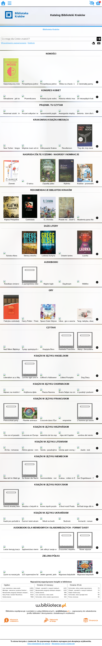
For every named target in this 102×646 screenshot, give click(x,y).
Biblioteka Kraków (51, 29)
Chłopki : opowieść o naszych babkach (47, 588)
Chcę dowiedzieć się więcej (38, 644)
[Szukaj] (99, 39)
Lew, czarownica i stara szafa (11, 588)
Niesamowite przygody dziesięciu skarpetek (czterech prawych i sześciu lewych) (27, 592)
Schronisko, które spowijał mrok (78, 594)
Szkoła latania (7, 597)
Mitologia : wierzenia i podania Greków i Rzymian (17, 590)
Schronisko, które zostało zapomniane (47, 597)
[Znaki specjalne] (99, 43)
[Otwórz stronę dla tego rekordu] (11, 70)
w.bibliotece (62, 611)
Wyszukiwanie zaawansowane (13, 43)
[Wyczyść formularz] (93, 43)
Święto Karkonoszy (74, 592)
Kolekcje (31, 43)
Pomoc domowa (73, 597)
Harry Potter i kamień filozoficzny (12, 594)
